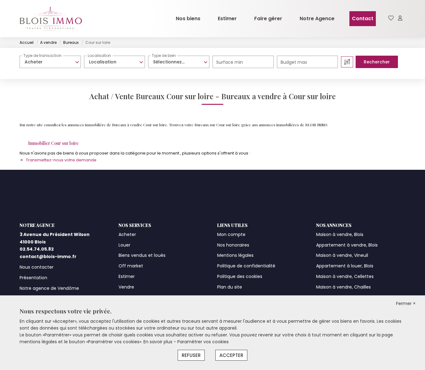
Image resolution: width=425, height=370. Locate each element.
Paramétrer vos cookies (203, 342)
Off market (131, 266)
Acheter (127, 234)
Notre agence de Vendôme (49, 288)
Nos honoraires (233, 245)
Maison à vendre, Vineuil (342, 255)
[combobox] (50, 62)
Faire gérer (268, 18)
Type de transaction (42, 55)
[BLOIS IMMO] (51, 18)
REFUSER (191, 355)
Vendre (126, 287)
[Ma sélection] (391, 18)
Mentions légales (235, 255)
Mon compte (231, 234)
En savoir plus (158, 342)
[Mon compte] (400, 18)
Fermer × (406, 303)
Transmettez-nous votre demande (61, 160)
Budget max (294, 62)
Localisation (99, 55)
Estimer (227, 18)
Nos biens (188, 18)
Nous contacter (37, 267)
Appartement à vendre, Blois (347, 245)
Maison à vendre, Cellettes (345, 276)
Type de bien (164, 55)
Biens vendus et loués (142, 255)
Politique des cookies (239, 276)
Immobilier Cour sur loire (53, 143)
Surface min (229, 62)
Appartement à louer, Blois (344, 266)
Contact (362, 18)
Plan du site (229, 287)
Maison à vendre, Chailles (343, 287)
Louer (124, 245)
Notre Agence (317, 18)
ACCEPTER (231, 355)
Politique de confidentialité (246, 266)
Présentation (33, 278)
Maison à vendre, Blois (339, 234)
